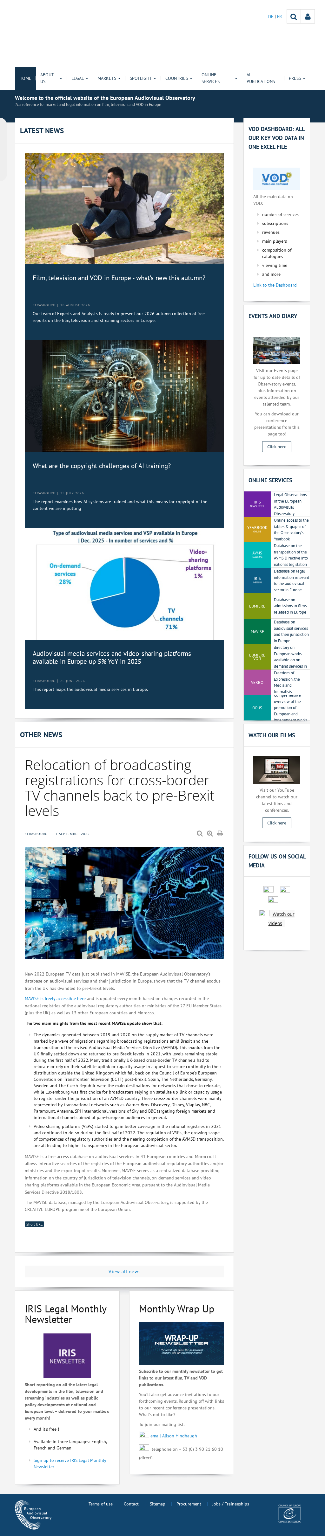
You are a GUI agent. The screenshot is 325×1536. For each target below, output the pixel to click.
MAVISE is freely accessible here (55, 998)
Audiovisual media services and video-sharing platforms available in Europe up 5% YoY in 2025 (112, 657)
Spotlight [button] (141, 78)
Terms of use (101, 1504)
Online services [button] (211, 78)
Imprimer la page (220, 833)
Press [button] (295, 78)
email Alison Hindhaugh (173, 1435)
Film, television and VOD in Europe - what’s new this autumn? (119, 278)
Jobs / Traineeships (230, 1504)
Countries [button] (176, 78)
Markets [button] (106, 78)
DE (271, 16)
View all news (125, 1271)
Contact (131, 1504)
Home (25, 78)
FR (279, 16)
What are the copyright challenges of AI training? (102, 466)
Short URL (34, 1224)
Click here (276, 446)
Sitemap (157, 1504)
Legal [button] (77, 78)
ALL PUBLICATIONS (261, 78)
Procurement (188, 1504)
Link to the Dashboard (275, 285)
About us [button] (47, 78)
